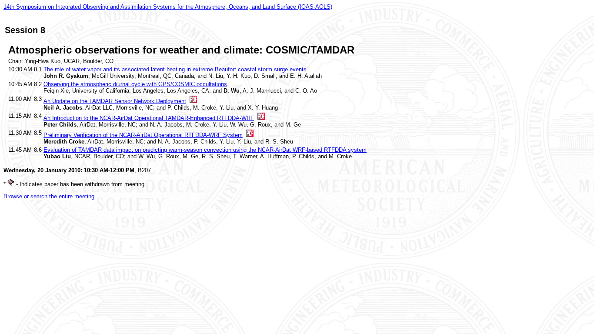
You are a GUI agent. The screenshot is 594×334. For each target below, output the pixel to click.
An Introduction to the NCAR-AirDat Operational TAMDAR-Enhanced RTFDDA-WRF (148, 118)
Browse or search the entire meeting (48, 196)
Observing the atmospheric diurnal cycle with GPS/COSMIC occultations (135, 84)
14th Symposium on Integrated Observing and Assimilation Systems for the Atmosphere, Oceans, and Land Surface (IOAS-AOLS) (167, 6)
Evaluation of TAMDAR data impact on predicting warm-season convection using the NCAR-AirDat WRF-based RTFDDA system (205, 150)
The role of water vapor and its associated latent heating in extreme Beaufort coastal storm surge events (175, 69)
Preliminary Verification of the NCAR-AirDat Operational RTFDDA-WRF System (143, 135)
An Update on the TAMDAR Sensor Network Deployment (114, 101)
